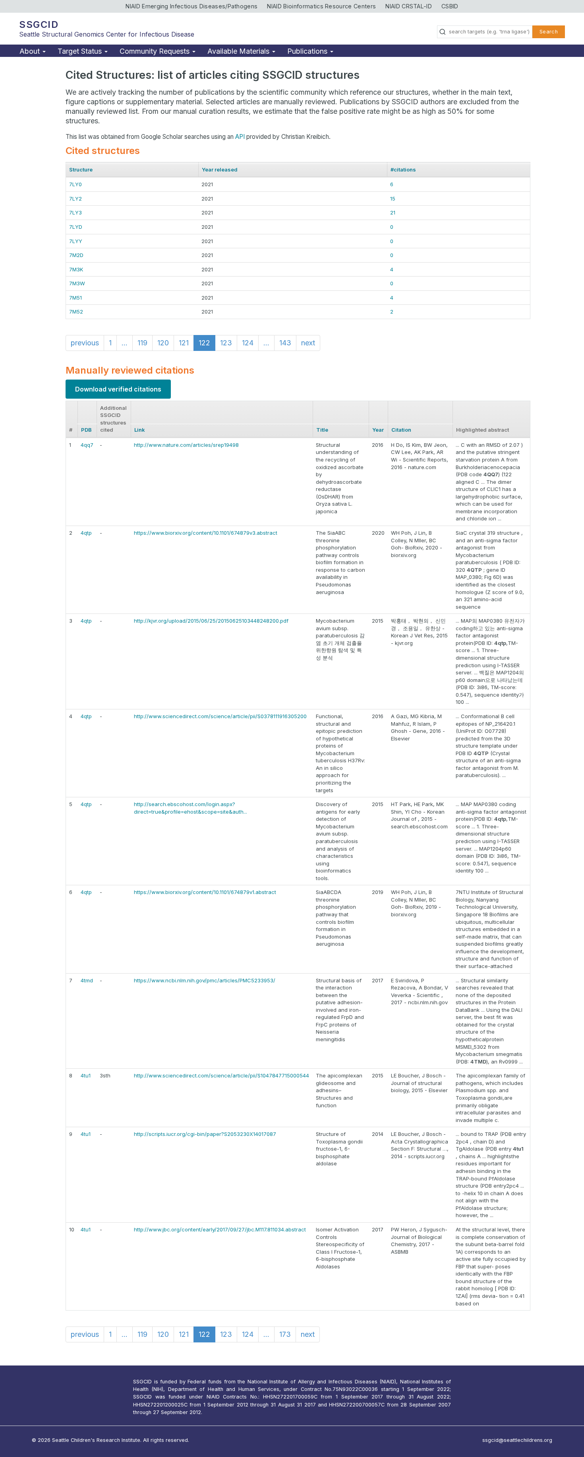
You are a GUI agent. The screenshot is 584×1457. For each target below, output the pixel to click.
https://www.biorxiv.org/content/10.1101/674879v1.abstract (205, 892)
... (125, 343)
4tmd (87, 980)
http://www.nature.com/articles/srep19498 (186, 445)
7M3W (77, 283)
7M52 (76, 311)
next (308, 343)
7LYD (75, 227)
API (240, 136)
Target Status (81, 51)
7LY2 (75, 198)
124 (247, 343)
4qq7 (87, 445)
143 (285, 343)
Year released (220, 169)
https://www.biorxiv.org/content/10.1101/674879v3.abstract (205, 533)
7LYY (75, 241)
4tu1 (86, 1075)
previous (85, 343)
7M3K (76, 269)
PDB (86, 430)
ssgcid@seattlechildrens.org (517, 1440)
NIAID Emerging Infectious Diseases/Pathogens (191, 6)
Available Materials (239, 51)
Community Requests (155, 51)
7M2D (76, 255)
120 (163, 343)
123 (226, 343)
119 (142, 343)
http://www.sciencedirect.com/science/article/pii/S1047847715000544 (221, 1075)
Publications (308, 51)
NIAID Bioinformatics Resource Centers (321, 6)
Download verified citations (118, 389)
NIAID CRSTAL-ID (408, 6)
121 (184, 343)
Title (322, 430)
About (30, 51)
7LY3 (75, 212)
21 (392, 212)
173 (285, 1334)
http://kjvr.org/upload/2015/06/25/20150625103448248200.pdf (211, 620)
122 (204, 343)
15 (392, 198)
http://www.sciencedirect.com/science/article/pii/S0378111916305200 (220, 716)
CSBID (449, 6)
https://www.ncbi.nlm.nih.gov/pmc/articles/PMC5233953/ (204, 980)
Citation (401, 430)
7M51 (75, 297)
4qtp (86, 533)
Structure (81, 169)
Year (378, 430)
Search (549, 32)
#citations (403, 169)
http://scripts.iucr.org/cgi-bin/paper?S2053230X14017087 (205, 1134)
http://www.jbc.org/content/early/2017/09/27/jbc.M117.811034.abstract (220, 1229)
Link (139, 430)
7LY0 (75, 184)
